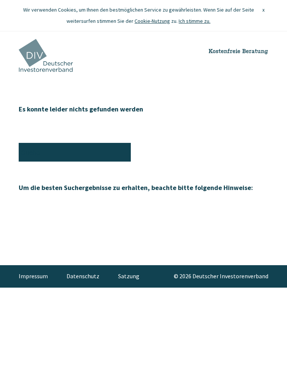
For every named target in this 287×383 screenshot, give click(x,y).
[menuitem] (38, 276)
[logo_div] (46, 55)
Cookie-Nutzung (152, 21)
